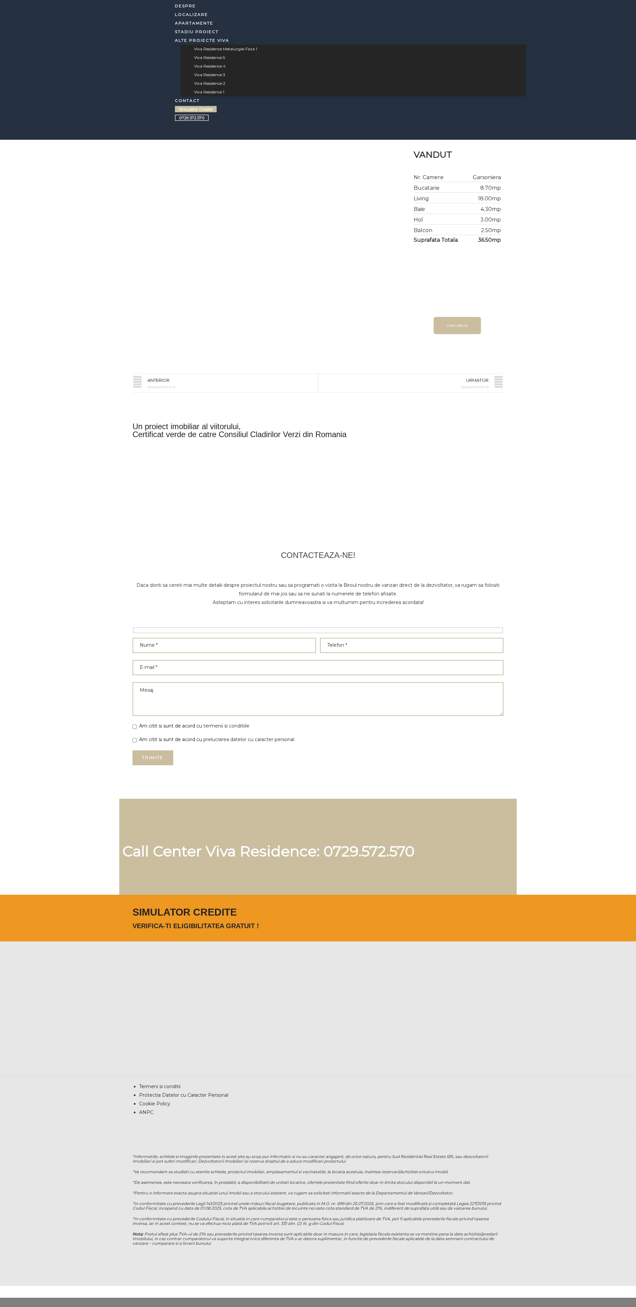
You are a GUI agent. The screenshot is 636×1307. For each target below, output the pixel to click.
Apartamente (194, 23)
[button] (457, 325)
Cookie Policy (154, 1104)
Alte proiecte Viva (202, 40)
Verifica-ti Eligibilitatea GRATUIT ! (195, 926)
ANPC (146, 1112)
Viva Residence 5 (209, 57)
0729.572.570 (192, 117)
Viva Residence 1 (209, 91)
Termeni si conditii (160, 1086)
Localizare (191, 14)
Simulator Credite (196, 109)
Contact (187, 100)
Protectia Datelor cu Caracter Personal (183, 1095)
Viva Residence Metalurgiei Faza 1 (225, 48)
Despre (185, 5)
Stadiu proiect (197, 31)
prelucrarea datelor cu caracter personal (248, 739)
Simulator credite (184, 912)
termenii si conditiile (226, 726)
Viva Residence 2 (209, 83)
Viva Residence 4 (210, 66)
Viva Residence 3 (209, 74)
